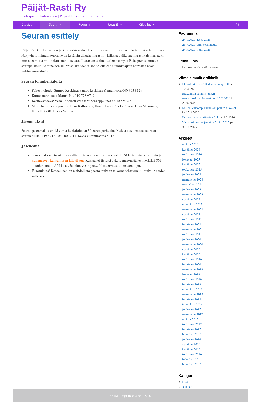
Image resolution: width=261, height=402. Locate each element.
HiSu (185, 382)
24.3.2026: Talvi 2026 (196, 49)
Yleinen (187, 386)
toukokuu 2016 (192, 354)
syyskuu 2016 (191, 344)
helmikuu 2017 (192, 334)
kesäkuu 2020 (191, 254)
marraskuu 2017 (192, 314)
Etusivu (26, 24)
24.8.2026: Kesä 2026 (196, 39)
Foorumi (84, 24)
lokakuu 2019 (191, 274)
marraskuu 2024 (192, 179)
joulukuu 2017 (191, 309)
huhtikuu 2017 (191, 329)
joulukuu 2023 (191, 189)
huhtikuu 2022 (191, 224)
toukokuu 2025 (192, 169)
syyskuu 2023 (191, 199)
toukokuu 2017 (192, 324)
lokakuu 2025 (191, 159)
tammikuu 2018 (192, 304)
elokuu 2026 (190, 144)
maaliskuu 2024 (192, 184)
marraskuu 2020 (192, 244)
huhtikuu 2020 (191, 264)
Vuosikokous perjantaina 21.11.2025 (205, 122)
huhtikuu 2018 (191, 299)
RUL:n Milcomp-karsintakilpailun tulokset (209, 108)
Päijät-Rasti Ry (53, 7)
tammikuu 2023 (192, 204)
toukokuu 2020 (192, 259)
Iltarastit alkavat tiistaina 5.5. (200, 117)
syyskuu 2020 (191, 249)
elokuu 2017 (190, 319)
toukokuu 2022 (192, 219)
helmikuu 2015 (192, 364)
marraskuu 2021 (192, 229)
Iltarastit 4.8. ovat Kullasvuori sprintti (206, 84)
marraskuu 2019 (192, 269)
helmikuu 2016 (192, 359)
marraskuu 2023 (192, 194)
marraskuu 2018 (192, 294)
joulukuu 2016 (191, 339)
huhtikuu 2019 (191, 284)
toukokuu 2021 (192, 234)
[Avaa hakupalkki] (237, 25)
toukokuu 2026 (192, 154)
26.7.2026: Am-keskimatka (199, 44)
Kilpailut (145, 24)
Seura (53, 24)
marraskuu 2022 (192, 209)
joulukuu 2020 (191, 239)
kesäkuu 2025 (191, 164)
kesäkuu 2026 (191, 149)
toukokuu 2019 (192, 279)
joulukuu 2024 (191, 174)
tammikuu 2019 (192, 289)
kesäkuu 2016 (191, 349)
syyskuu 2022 (191, 214)
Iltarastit (112, 24)
